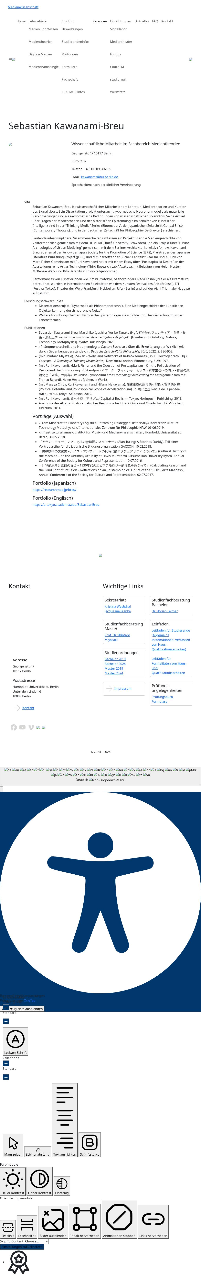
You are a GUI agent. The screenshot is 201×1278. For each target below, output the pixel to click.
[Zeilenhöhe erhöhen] (6, 1063)
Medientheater (121, 41)
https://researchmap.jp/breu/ (54, 490)
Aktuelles (142, 21)
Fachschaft (70, 79)
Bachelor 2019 (115, 659)
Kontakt (167, 21)
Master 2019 (114, 668)
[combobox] (100, 776)
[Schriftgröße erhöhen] (6, 1007)
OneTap (29, 1000)
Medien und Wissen (43, 29)
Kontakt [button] (28, 708)
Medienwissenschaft (23, 7)
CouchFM (117, 67)
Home (21, 21)
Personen (100, 21)
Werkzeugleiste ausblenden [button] (22, 1009)
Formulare (69, 67)
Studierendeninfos (76, 41)
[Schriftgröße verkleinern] (6, 1021)
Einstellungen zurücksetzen (22, 1247)
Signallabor (118, 29)
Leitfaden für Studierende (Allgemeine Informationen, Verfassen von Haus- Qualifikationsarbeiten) (171, 639)
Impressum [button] (123, 688)
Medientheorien (41, 41)
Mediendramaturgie (44, 67)
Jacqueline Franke (118, 611)
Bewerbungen (72, 29)
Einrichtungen (120, 21)
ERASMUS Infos (73, 92)
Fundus (115, 54)
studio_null (118, 79)
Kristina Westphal (118, 606)
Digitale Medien (40, 54)
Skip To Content (11, 1241)
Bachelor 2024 (115, 664)
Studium (68, 21)
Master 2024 (114, 673)
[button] (1, 789)
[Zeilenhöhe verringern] (6, 1077)
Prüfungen (70, 54)
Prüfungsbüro (162, 697)
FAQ (155, 21)
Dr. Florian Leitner (165, 611)
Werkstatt (117, 92)
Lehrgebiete (38, 21)
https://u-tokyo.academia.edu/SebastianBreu (66, 504)
